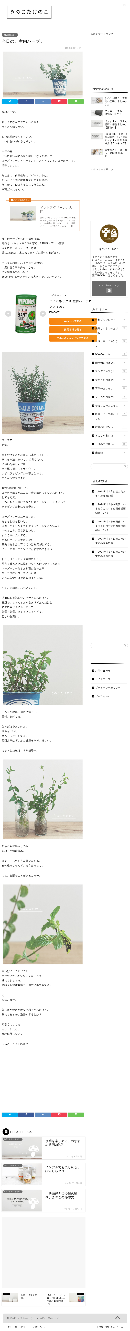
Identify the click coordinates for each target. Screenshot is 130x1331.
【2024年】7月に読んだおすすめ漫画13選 (110, 493)
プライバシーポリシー (108, 687)
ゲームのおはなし (110, 397)
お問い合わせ (103, 670)
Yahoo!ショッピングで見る (73, 338)
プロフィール (103, 696)
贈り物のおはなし (110, 363)
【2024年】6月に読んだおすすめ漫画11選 (110, 540)
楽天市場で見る (73, 329)
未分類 (110, 452)
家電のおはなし (110, 354)
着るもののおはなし (110, 405)
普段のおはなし (9, 35)
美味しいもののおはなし (110, 330)
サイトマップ (103, 679)
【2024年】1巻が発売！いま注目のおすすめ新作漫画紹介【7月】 (110, 508)
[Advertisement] (43, 1080)
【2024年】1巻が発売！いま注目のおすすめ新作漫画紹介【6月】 (110, 526)
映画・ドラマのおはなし (110, 416)
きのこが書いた (110, 435)
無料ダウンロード (110, 320)
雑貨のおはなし (110, 427)
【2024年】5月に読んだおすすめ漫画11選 (110, 554)
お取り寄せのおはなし (110, 343)
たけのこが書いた (110, 444)
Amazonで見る (73, 321)
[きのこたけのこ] (29, 21)
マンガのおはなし (110, 371)
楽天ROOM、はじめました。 (109, 275)
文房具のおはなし (110, 380)
